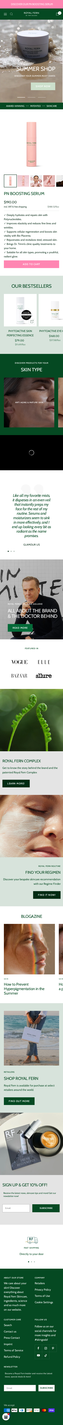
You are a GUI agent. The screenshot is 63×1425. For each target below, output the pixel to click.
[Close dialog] (59, 695)
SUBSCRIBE (41, 717)
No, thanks (41, 725)
